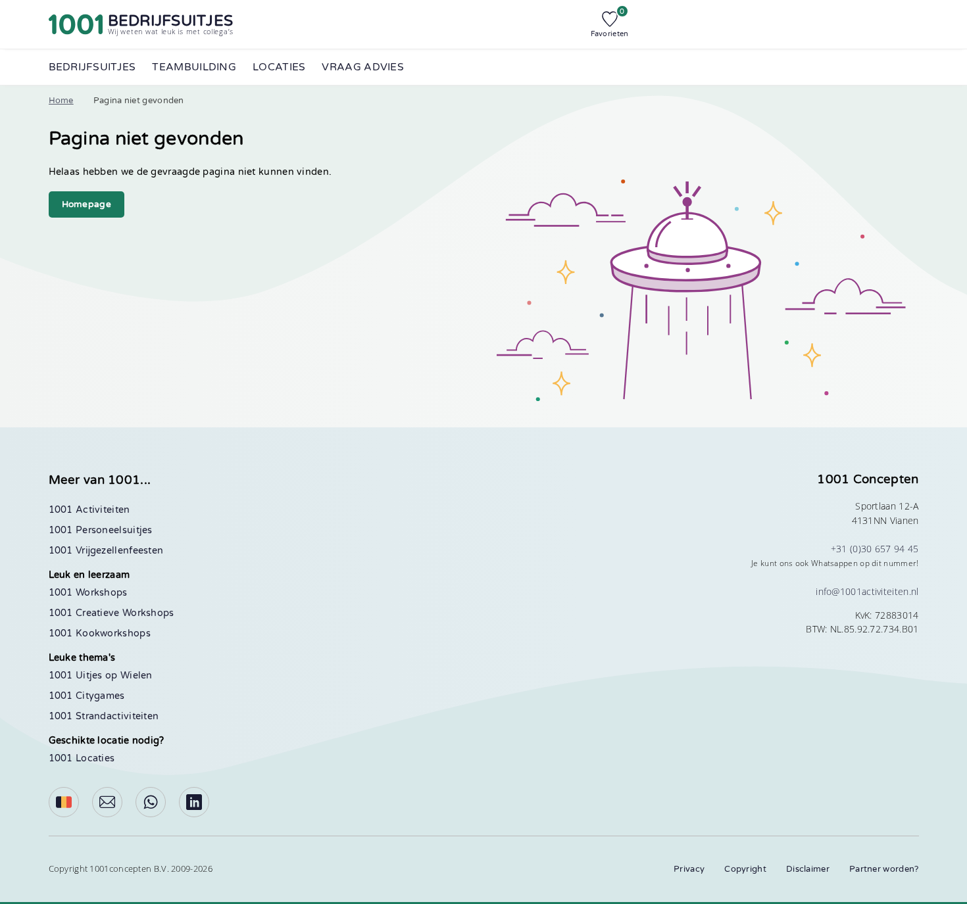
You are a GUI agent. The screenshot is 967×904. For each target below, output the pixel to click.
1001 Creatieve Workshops (111, 613)
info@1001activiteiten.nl (867, 591)
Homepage (86, 204)
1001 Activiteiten (89, 509)
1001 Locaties (82, 758)
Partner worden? (884, 869)
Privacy (689, 869)
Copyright (745, 869)
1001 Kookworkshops (100, 633)
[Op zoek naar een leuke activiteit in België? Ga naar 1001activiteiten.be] (64, 802)
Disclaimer (808, 869)
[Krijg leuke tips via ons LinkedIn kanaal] (194, 802)
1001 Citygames (87, 696)
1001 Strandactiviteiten (104, 716)
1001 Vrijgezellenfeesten (106, 550)
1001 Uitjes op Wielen (101, 675)
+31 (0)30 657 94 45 (875, 548)
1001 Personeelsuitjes (101, 530)
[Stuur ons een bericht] (107, 802)
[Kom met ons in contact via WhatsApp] (151, 802)
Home (61, 100)
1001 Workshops (88, 592)
